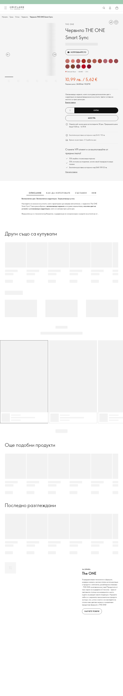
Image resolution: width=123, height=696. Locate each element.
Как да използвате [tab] (58, 193)
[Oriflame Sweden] (17, 8)
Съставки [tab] (81, 193)
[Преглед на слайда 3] (28, 81)
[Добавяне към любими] (116, 22)
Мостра (91, 118)
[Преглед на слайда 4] (37, 81)
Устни (17, 17)
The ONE (69, 24)
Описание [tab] (35, 193)
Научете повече (71, 172)
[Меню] (5, 8)
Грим (11, 17)
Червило (24, 17)
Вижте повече (70, 102)
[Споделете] (111, 22)
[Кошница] (116, 7)
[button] (67, 61)
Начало (5, 17)
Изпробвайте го (78, 52)
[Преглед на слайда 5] (46, 81)
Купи (96, 110)
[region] (31, 49)
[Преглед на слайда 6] (56, 81)
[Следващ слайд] (54, 54)
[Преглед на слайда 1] (9, 81)
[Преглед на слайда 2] (18, 81)
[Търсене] (104, 8)
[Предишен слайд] (8, 54)
